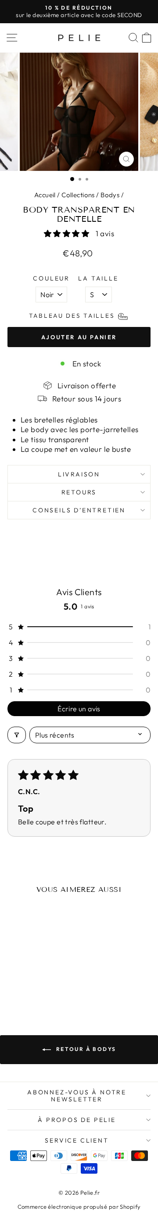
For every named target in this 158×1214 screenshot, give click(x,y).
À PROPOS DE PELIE (77, 1120)
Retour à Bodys (85, 1049)
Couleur (51, 278)
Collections (78, 195)
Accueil (45, 195)
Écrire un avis (79, 708)
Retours (79, 492)
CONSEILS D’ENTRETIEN (79, 510)
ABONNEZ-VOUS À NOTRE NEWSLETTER (76, 1095)
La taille (98, 278)
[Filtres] (16, 735)
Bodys (110, 195)
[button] (67, 233)
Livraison (79, 474)
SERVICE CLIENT (76, 1140)
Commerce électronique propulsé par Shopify (79, 1206)
